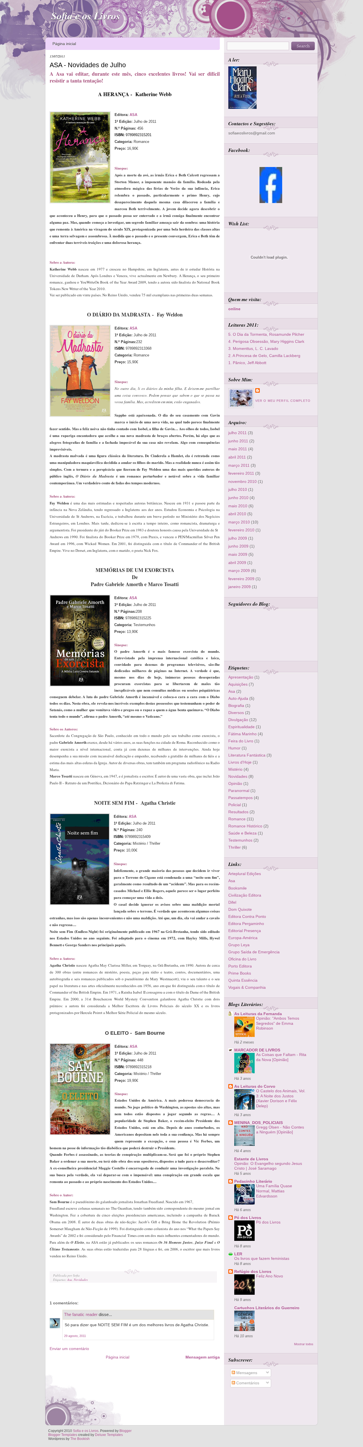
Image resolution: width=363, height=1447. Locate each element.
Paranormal (238, 790)
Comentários (247, 1383)
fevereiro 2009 (241, 578)
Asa (69, 1279)
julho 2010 (237, 489)
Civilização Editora (244, 895)
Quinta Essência (243, 980)
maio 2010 (237, 506)
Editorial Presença (244, 930)
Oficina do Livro (242, 959)
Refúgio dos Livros (252, 1271)
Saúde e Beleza (242, 833)
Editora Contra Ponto (247, 916)
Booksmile (237, 888)
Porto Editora (240, 966)
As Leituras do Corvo (254, 1086)
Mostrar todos (303, 1344)
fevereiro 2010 (241, 530)
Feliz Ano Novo (269, 1276)
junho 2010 (238, 497)
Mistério (235, 769)
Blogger (125, 1431)
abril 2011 (237, 457)
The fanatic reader (81, 1314)
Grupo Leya (239, 945)
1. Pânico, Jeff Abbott (247, 362)
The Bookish (80, 1439)
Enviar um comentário (69, 1348)
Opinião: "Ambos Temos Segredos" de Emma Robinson (277, 1023)
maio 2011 (237, 449)
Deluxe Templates (109, 1435)
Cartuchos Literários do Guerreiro (266, 1308)
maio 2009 (237, 554)
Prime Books (239, 973)
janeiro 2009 (239, 586)
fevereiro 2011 (241, 473)
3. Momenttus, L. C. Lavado (253, 348)
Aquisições (238, 684)
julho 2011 (237, 432)
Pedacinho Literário (253, 1181)
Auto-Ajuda (238, 698)
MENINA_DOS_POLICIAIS (258, 1122)
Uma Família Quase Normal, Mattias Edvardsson (274, 1191)
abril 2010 (237, 514)
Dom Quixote (240, 909)
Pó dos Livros (247, 1217)
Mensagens (246, 1372)
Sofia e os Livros (85, 16)
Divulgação (238, 719)
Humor (234, 748)
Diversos (236, 712)
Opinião (235, 783)
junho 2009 (238, 546)
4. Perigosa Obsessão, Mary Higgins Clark (266, 341)
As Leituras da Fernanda (258, 1013)
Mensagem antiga (202, 1357)
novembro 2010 (242, 481)
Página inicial (64, 43)
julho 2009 (237, 538)
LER (238, 1254)
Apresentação (240, 677)
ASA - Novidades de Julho (88, 65)
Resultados (238, 812)
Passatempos (240, 797)
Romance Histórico (245, 826)
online (234, 309)
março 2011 (239, 465)
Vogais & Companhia (247, 987)
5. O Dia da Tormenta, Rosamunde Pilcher (266, 334)
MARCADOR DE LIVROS (257, 1050)
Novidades (81, 1279)
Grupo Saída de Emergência (254, 952)
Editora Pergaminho (246, 923)
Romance (237, 819)
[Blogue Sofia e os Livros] (270, 201)
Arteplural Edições (244, 873)
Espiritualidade (241, 726)
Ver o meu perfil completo (283, 400)
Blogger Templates (62, 1435)
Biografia (236, 705)
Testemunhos (240, 840)
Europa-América (243, 937)
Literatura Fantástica (246, 755)
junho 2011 (238, 441)
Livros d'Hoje (240, 762)
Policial (234, 804)
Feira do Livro (240, 741)
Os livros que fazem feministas (261, 1258)
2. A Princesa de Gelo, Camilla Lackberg (264, 355)
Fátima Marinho (242, 734)
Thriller (234, 847)
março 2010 (239, 522)
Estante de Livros (251, 1159)
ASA (133, 115)
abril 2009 (237, 562)
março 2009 (239, 570)
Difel (232, 902)
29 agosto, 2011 (75, 1336)
